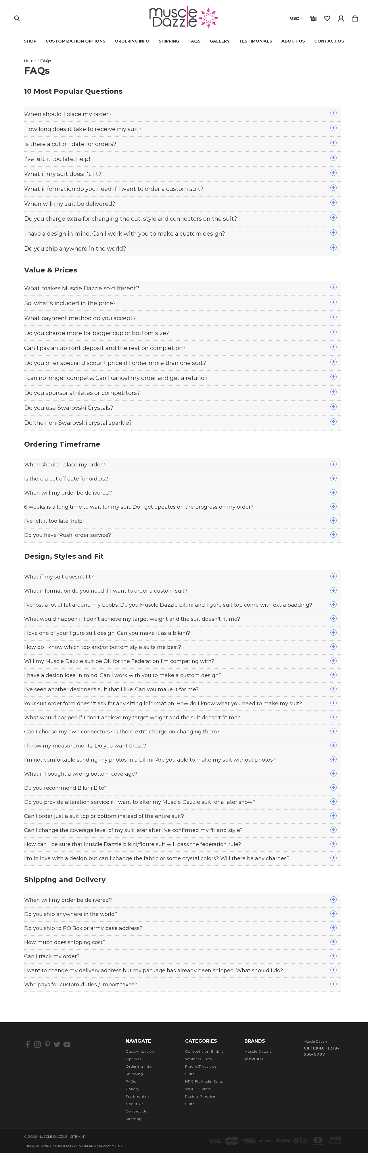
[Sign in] (341, 17)
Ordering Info (132, 41)
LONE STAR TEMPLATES (58, 1146)
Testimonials (255, 41)
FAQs (194, 41)
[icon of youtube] (66, 1044)
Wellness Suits (198, 1059)
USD (295, 18)
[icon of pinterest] (47, 1044)
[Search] (17, 17)
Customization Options (76, 41)
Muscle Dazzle (258, 1051)
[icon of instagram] (37, 1044)
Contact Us (329, 41)
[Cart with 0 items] (355, 17)
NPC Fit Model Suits (204, 1081)
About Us (293, 41)
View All (254, 1059)
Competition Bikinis (204, 1051)
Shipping (169, 41)
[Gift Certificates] (313, 17)
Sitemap (134, 1119)
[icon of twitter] (57, 1044)
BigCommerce (110, 1146)
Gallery (220, 41)
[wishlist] (327, 17)
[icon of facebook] (27, 1044)
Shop (30, 41)
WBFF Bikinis (198, 1089)
